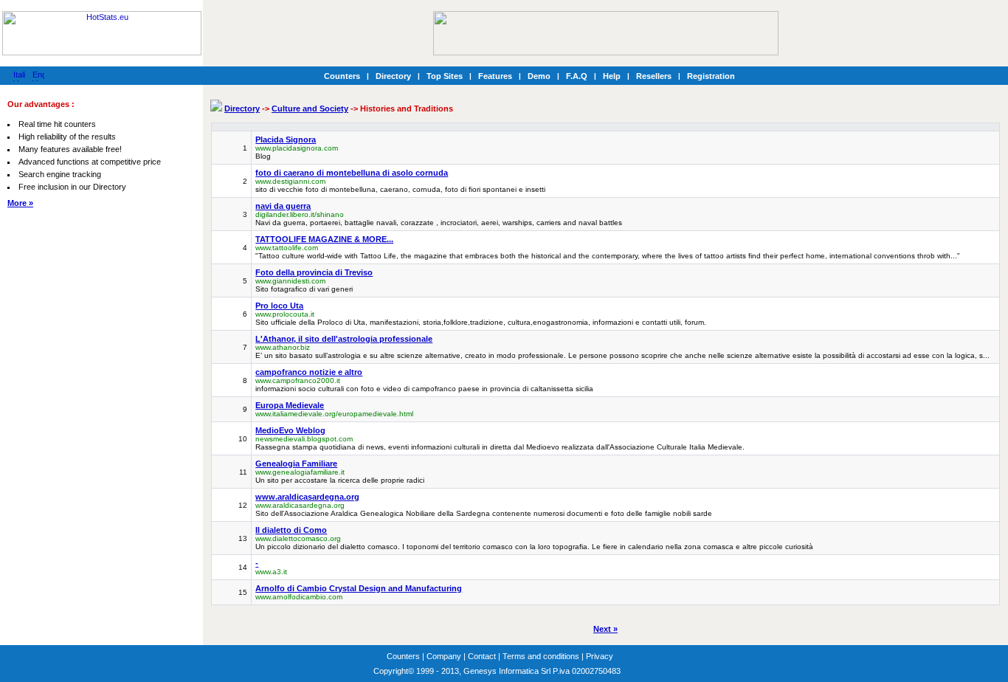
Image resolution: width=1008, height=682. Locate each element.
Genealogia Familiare (296, 463)
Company (444, 656)
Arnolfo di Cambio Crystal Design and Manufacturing (358, 588)
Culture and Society (310, 108)
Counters (342, 76)
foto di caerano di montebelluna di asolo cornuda (351, 172)
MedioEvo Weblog (290, 430)
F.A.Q (576, 76)
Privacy (599, 656)
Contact (482, 656)
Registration (711, 76)
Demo (539, 76)
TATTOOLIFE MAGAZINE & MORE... (324, 239)
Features (495, 76)
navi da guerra (283, 206)
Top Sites (445, 76)
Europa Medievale (289, 405)
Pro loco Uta (279, 305)
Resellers (654, 76)
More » (20, 203)
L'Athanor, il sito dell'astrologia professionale (343, 338)
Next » (605, 628)
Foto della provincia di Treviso (314, 272)
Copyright (390, 670)
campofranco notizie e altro (308, 372)
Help (612, 76)
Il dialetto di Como (291, 530)
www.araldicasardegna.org (307, 496)
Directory (393, 76)
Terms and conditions (541, 656)
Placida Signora (285, 139)
